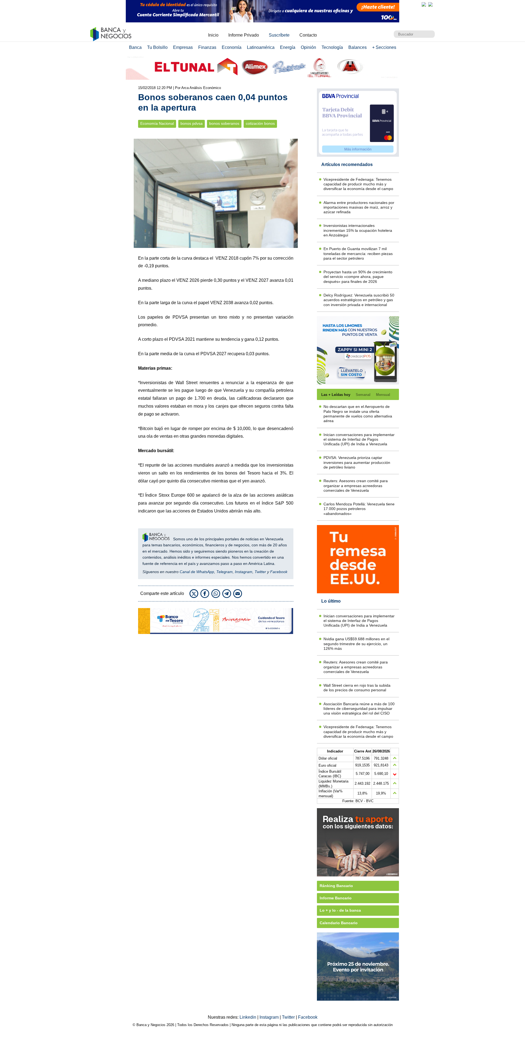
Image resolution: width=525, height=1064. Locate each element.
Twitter (260, 572)
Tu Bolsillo (157, 47)
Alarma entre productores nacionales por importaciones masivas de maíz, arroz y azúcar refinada (358, 207)
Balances (357, 47)
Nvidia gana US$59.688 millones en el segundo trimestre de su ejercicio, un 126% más (356, 644)
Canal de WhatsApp (197, 572)
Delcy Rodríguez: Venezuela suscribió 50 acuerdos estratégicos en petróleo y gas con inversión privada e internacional (358, 300)
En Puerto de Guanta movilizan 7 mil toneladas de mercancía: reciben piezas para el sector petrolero (358, 253)
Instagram (243, 572)
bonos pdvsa (191, 123)
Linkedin (248, 1017)
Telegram (224, 572)
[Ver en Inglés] (424, 4)
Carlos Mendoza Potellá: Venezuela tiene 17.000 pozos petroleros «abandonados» (359, 509)
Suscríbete (279, 35)
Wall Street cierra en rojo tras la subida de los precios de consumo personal (356, 687)
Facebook (278, 572)
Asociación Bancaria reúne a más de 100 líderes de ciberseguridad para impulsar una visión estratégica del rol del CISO (359, 709)
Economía (231, 47)
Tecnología (332, 47)
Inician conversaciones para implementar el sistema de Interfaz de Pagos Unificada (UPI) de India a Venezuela (359, 439)
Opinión (308, 47)
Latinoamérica (261, 47)
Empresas (183, 47)
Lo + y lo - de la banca (340, 910)
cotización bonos (260, 123)
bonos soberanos (224, 123)
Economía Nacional (157, 123)
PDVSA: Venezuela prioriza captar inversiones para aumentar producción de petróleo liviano (356, 462)
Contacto (308, 35)
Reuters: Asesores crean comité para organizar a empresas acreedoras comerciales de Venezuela (355, 486)
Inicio (213, 35)
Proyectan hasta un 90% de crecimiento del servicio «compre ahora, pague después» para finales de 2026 (357, 277)
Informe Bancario (336, 898)
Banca (135, 47)
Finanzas (207, 47)
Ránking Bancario (336, 886)
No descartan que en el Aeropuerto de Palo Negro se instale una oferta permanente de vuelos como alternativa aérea (357, 413)
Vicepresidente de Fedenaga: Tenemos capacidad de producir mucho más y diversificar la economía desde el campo (358, 184)
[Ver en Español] (430, 4)
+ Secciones (384, 47)
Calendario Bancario (339, 923)
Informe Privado (243, 35)
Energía (287, 47)
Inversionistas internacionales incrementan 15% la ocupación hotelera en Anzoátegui (357, 230)
